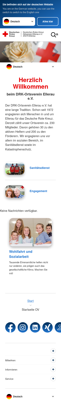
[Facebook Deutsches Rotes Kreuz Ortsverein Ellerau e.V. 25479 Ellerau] (10, 327)
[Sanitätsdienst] (14, 168)
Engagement (38, 191)
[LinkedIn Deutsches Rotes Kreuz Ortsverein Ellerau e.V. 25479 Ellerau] (35, 327)
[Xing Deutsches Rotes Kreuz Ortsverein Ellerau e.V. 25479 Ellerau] (47, 327)
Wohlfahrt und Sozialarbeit (20, 254)
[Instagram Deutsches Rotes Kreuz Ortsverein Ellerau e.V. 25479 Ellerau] (23, 327)
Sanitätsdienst (40, 168)
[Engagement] (14, 191)
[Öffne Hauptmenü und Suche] (54, 35)
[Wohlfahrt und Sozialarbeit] (30, 232)
